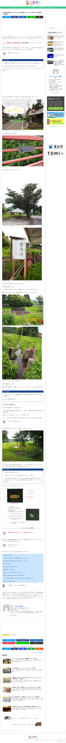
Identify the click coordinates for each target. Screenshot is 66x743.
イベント (30, 739)
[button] (63, 28)
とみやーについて (42, 739)
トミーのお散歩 (35, 739)
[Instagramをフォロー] (13, 615)
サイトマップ (48, 739)
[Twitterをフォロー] (10, 615)
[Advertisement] (22, 27)
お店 (27, 739)
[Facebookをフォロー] (12, 615)
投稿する (55, 108)
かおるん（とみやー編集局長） (17, 606)
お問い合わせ (62, 739)
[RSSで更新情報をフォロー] (16, 615)
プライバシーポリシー (55, 739)
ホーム (25, 739)
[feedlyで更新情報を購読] (14, 615)
